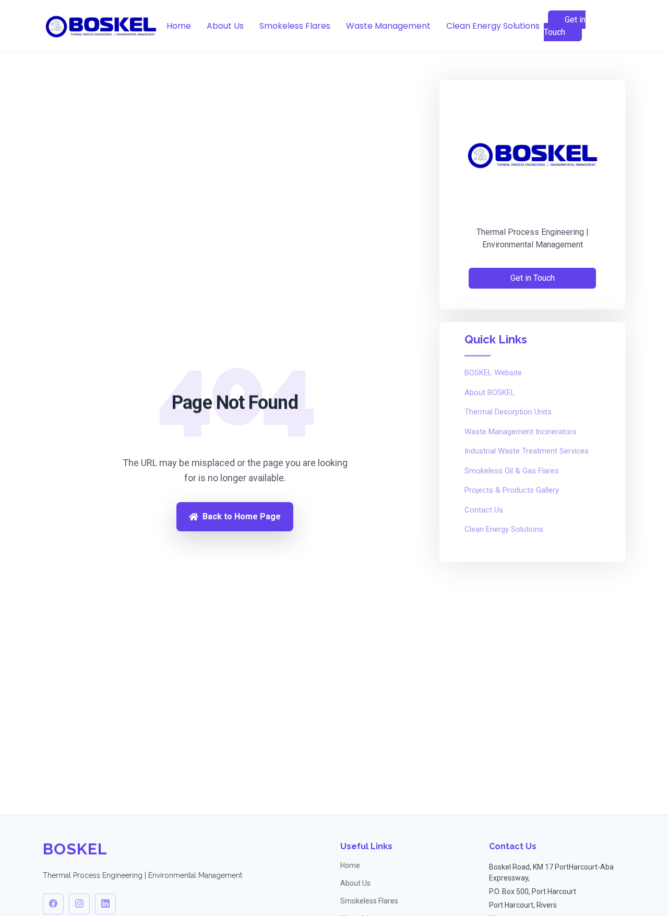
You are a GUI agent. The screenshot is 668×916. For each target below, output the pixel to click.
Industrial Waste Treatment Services (526, 451)
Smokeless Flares (294, 26)
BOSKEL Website (493, 372)
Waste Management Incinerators (520, 431)
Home (178, 26)
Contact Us (483, 510)
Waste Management (388, 26)
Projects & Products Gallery (511, 490)
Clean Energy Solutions (493, 26)
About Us (225, 26)
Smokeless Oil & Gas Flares (511, 470)
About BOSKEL (489, 392)
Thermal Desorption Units (508, 412)
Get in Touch (565, 26)
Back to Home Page (241, 516)
